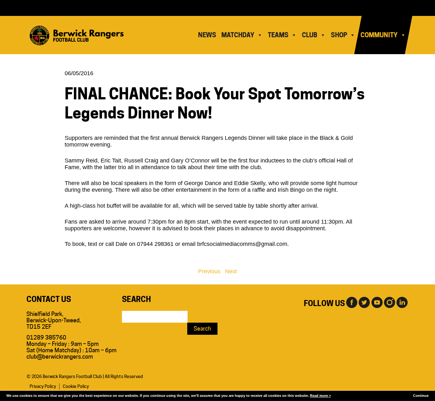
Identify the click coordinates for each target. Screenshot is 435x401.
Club (309, 35)
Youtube (376, 302)
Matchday (237, 35)
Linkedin (402, 302)
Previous (209, 271)
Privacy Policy (43, 386)
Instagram (389, 302)
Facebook (351, 302)
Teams (278, 35)
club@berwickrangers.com (59, 356)
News (207, 35)
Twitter (364, 302)
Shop (339, 35)
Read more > (320, 395)
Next (231, 271)
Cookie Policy (76, 386)
